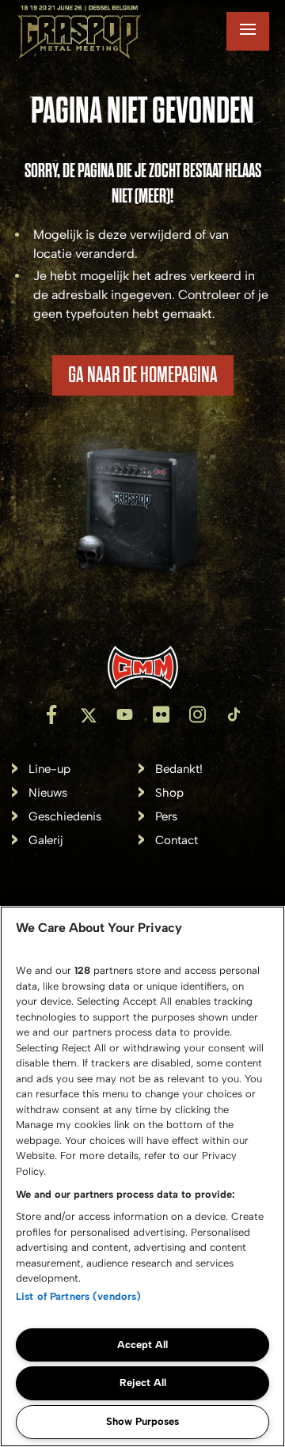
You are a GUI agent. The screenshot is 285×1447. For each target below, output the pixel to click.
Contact (176, 841)
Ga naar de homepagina (143, 375)
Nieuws (47, 793)
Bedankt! (179, 769)
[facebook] (51, 714)
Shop (169, 793)
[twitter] (88, 714)
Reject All (143, 1382)
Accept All (142, 1344)
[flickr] (160, 714)
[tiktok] (233, 714)
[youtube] (124, 714)
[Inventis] (142, 667)
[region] (142, 1176)
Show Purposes (142, 1421)
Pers (166, 817)
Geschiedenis (64, 817)
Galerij (45, 841)
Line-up (49, 769)
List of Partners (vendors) (78, 1296)
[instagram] (197, 714)
